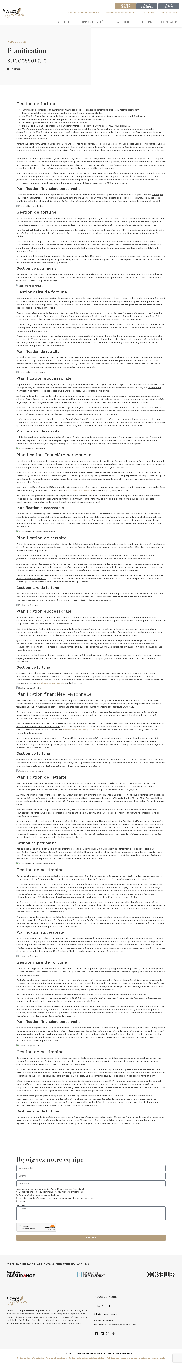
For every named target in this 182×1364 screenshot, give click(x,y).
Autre (22, 1201)
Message (20, 1205)
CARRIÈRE (123, 22)
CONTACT (169, 22)
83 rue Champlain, (104, 1320)
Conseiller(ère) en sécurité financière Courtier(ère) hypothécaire (51, 1192)
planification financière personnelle (81, 729)
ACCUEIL (64, 22)
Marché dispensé (168, 12)
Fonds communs (147, 12)
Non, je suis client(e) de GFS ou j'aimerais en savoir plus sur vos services (56, 1198)
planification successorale (79, 490)
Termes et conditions (56, 1358)
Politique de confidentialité (30, 1358)
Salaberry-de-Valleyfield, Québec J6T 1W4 (115, 1324)
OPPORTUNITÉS (93, 22)
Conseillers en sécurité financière (83, 12)
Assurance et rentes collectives (119, 12)
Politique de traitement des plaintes (86, 1358)
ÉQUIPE (146, 22)
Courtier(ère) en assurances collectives (39, 1195)
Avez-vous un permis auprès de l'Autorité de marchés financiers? (50, 1189)
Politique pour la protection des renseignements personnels (136, 1358)
